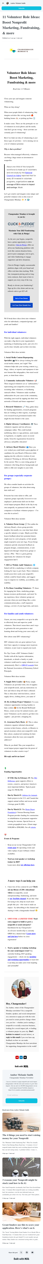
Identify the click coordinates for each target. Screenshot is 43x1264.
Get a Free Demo (21, 298)
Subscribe (21, 8)
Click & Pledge (21, 245)
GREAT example (28, 665)
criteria (33, 827)
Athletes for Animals (29, 795)
